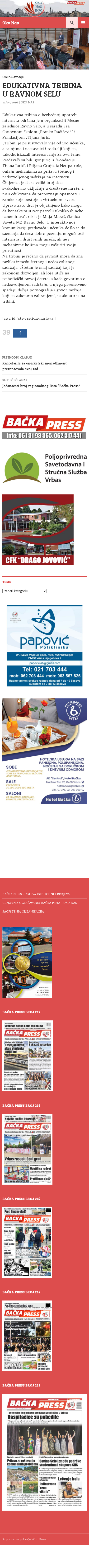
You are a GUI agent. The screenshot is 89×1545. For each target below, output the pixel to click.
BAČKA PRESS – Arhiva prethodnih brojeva (36, 894)
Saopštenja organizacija (23, 911)
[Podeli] (20, 333)
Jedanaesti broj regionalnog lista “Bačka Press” (41, 383)
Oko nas (27, 102)
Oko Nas (10, 22)
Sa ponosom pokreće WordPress (24, 1539)
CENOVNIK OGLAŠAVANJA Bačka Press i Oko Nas (39, 903)
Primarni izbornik (83, 22)
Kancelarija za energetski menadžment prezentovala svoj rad (34, 363)
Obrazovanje (13, 77)
